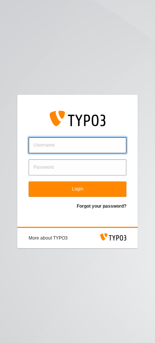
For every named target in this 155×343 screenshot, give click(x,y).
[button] (48, 238)
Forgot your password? (101, 206)
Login (78, 189)
